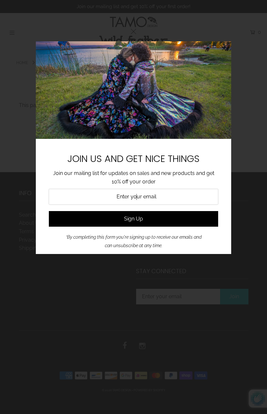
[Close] (224, 48)
